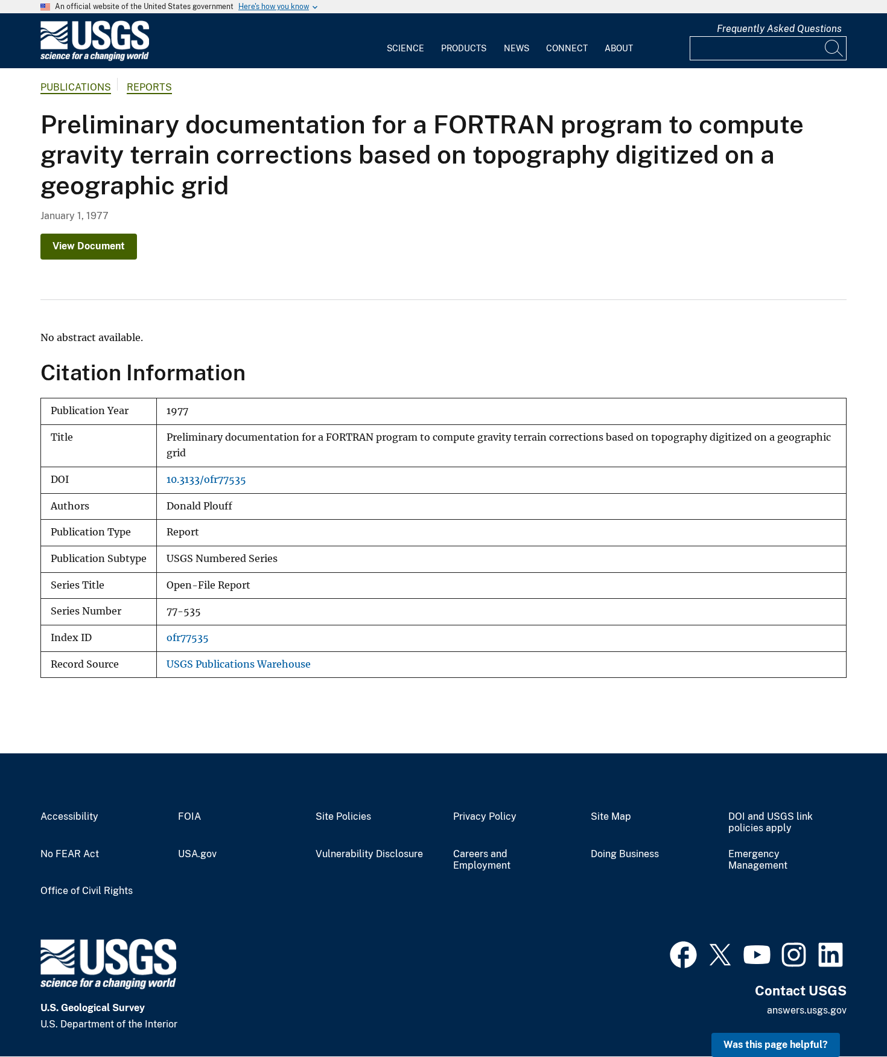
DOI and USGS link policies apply (770, 822)
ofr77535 (188, 637)
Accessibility (69, 816)
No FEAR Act (69, 854)
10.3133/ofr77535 (206, 479)
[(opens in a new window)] (683, 953)
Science (405, 48)
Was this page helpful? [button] (775, 1044)
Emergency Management (757, 860)
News (516, 48)
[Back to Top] (843, 1013)
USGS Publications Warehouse (239, 664)
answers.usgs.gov (807, 1010)
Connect (567, 48)
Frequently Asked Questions (779, 28)
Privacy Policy (485, 816)
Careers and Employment (481, 860)
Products (463, 48)
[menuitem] (405, 41)
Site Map (611, 816)
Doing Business (625, 854)
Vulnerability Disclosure (369, 854)
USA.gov (197, 854)
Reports (149, 87)
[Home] (94, 58)
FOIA (189, 816)
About (619, 48)
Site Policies (343, 816)
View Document (88, 246)
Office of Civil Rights (86, 891)
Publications (75, 87)
